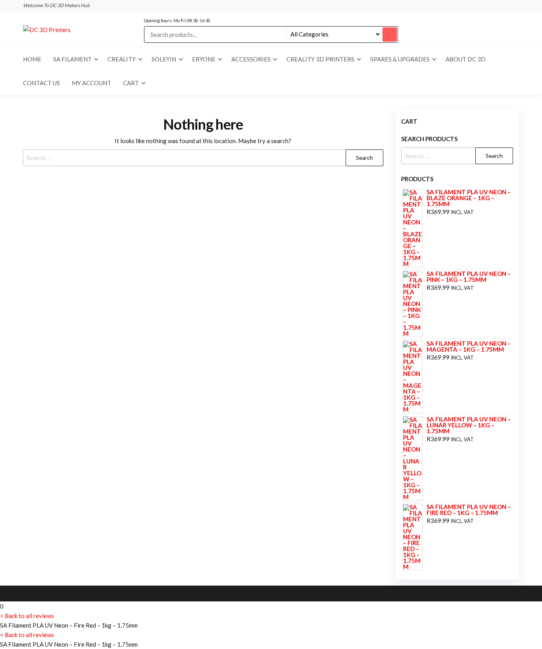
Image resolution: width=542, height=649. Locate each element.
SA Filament (72, 59)
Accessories (251, 59)
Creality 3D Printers (320, 59)
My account (91, 82)
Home (32, 59)
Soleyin (164, 59)
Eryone (203, 59)
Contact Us (41, 82)
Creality (122, 59)
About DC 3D (466, 59)
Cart (131, 82)
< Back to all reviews (27, 615)
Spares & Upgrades (400, 59)
